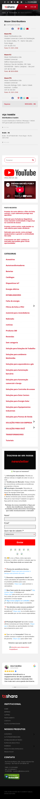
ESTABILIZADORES (13, 295)
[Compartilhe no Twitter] (16, 29)
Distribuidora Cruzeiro (10, 118)
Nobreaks (10, 319)
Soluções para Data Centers (17, 395)
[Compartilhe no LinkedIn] (21, 29)
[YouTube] (18, 2)
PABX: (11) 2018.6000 (11, 767)
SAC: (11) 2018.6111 (11, 769)
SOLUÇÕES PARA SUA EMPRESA (19, 422)
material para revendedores (18, 313)
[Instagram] (8, 2)
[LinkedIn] (11, 2)
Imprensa (7, 712)
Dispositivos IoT (12, 283)
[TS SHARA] (9, 7)
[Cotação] (26, 7)
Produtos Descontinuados (13, 749)
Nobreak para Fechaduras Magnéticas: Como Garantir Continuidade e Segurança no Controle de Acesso (19, 220)
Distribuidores (13, 13)
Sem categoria (12, 342)
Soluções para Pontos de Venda (19, 417)
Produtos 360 (11, 331)
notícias (9, 325)
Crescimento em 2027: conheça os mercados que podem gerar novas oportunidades (16, 241)
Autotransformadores (15, 265)
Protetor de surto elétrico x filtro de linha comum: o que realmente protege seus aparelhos (19, 213)
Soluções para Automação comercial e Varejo (17, 381)
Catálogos (10, 277)
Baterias (9, 271)
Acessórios (10, 259)
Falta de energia (13, 301)
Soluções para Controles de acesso (20, 389)
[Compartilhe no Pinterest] (18, 29)
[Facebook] (4, 2)
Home (4, 13)
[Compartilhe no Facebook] (13, 29)
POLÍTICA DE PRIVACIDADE (12, 724)
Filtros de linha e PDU (15, 307)
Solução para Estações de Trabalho (20, 348)
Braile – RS (6, 133)
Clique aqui (18, 584)
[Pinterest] (21, 2)
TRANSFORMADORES (15, 434)
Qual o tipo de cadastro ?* (14, 531)
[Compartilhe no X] (14, 2)
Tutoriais (10, 440)
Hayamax (7, 104)
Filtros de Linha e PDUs (12, 743)
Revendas (10, 336)
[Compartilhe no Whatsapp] (24, 29)
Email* (6, 523)
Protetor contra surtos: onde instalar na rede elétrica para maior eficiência (19, 227)
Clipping (7, 715)
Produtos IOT (9, 752)
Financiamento (9, 718)
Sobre (6, 709)
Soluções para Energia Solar (17, 401)
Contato (7, 721)
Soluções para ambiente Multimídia (16, 356)
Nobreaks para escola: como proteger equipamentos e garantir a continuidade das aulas (19, 234)
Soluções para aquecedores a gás (20, 364)
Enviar (20, 542)
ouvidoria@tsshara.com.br (21, 771)
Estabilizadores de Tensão (13, 740)
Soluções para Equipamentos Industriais (18, 409)
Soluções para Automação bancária (17, 372)
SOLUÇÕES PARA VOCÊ (15, 428)
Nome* (6, 515)
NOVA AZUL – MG (30, 104)
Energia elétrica (12, 289)
